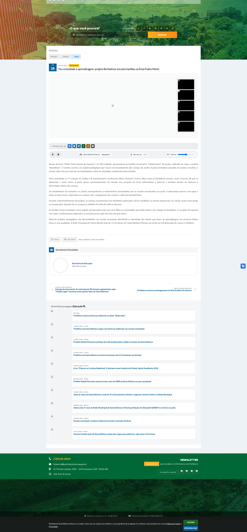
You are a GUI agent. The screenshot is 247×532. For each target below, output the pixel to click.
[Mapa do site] (167, 28)
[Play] (52, 154)
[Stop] (58, 154)
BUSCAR (162, 35)
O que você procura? (85, 28)
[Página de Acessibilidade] (172, 28)
